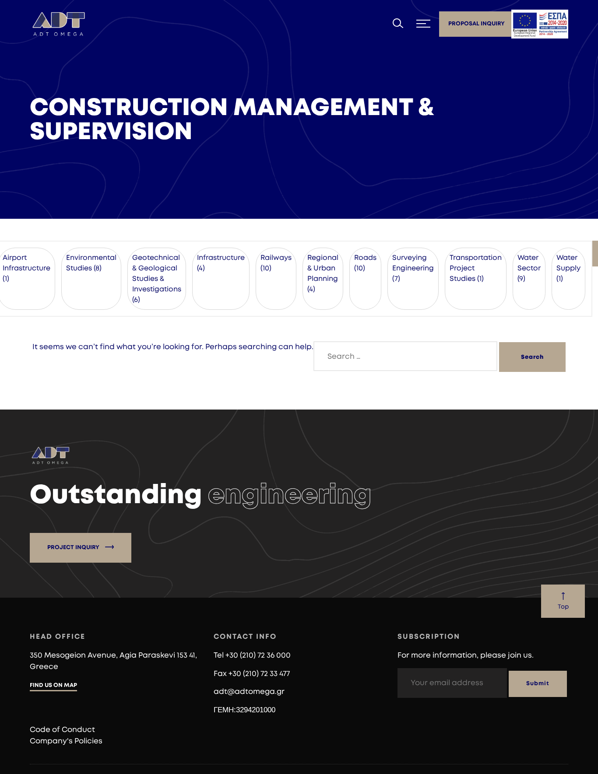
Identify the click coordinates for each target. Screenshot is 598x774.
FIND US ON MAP (53, 685)
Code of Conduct (62, 729)
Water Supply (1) (568, 268)
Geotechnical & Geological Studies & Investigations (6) (156, 278)
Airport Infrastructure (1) (26, 268)
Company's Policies (66, 741)
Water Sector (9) (529, 268)
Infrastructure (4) (221, 263)
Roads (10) (365, 263)
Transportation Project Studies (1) (476, 268)
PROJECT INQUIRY (74, 547)
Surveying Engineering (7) (413, 268)
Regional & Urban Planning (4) (322, 273)
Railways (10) (276, 263)
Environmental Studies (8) (91, 263)
